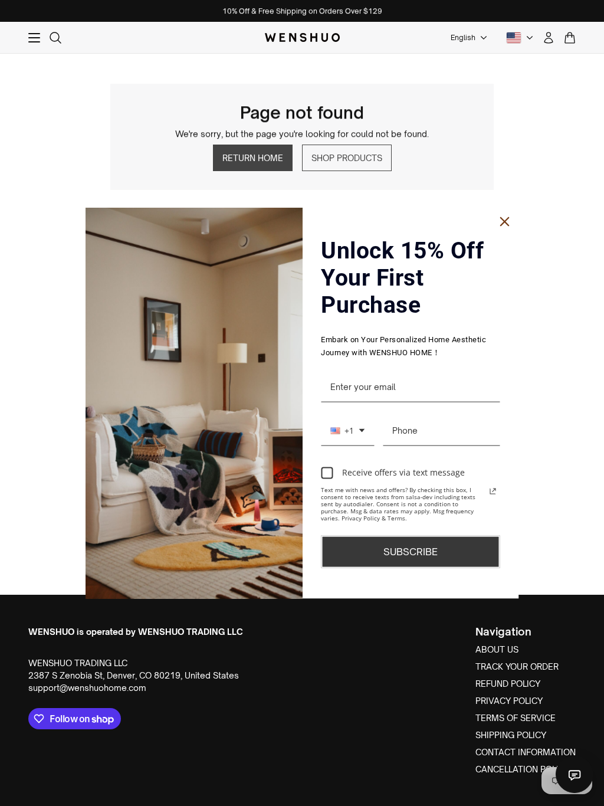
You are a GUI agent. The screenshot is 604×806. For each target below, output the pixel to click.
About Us (496, 649)
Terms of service (515, 718)
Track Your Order (517, 666)
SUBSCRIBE (410, 551)
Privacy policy (509, 701)
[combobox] (347, 430)
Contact (574, 774)
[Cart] (570, 38)
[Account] (548, 38)
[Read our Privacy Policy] (493, 491)
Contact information (525, 752)
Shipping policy (510, 735)
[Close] (505, 222)
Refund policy (507, 684)
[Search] (55, 38)
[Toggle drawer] (34, 37)
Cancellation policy (522, 769)
